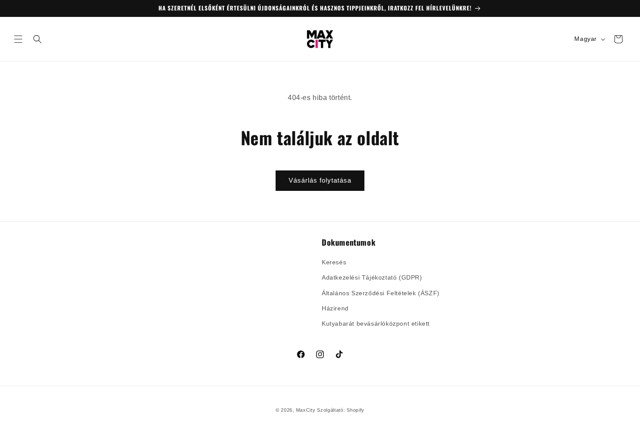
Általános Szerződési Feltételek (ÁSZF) (381, 293)
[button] (18, 39)
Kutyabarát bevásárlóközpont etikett (376, 323)
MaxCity (306, 410)
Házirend (335, 308)
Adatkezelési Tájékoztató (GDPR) (372, 277)
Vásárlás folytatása (320, 180)
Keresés (334, 262)
